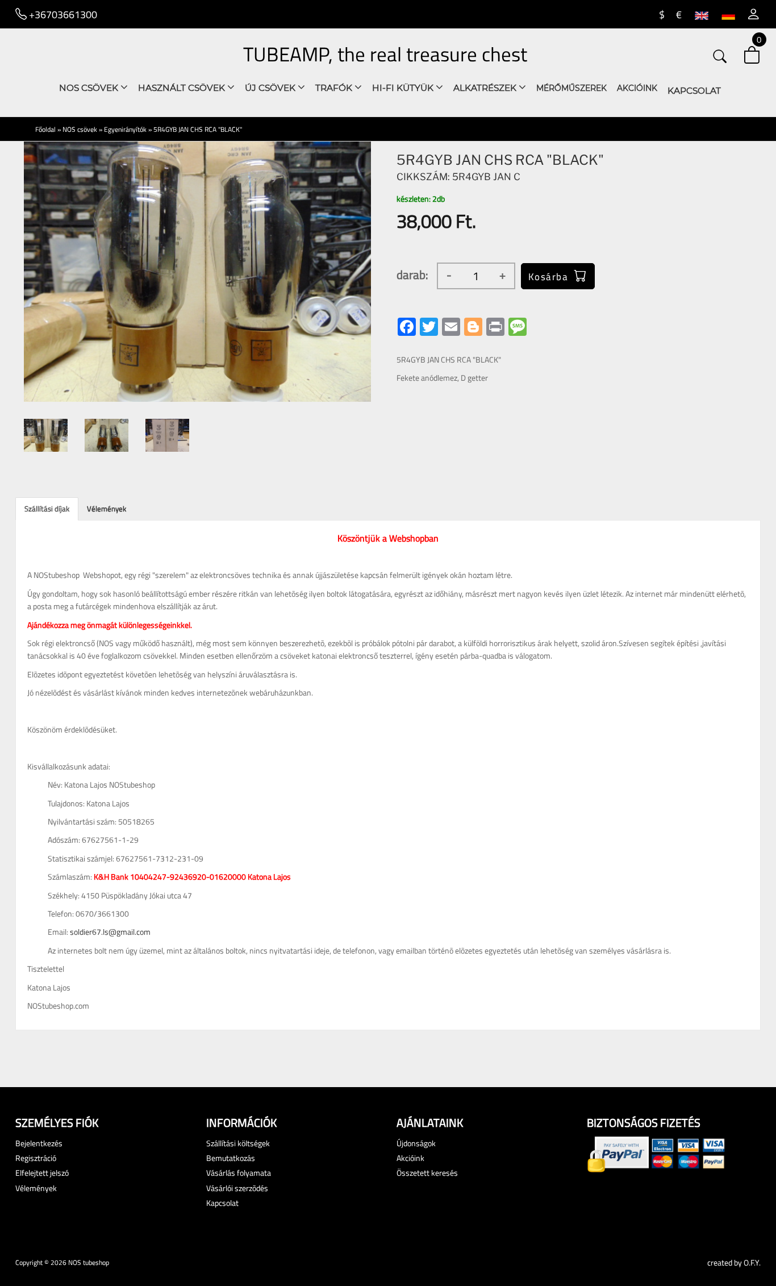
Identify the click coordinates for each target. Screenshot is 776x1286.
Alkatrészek (486, 87)
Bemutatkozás (230, 1158)
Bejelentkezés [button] (38, 1143)
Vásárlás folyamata (238, 1173)
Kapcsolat (694, 90)
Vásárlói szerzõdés (237, 1188)
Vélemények (106, 508)
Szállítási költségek (238, 1143)
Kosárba (548, 276)
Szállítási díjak (46, 508)
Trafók (334, 87)
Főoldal (45, 129)
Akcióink (637, 88)
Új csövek (271, 87)
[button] (753, 14)
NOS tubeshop (88, 1262)
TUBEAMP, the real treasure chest (385, 54)
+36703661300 (62, 14)
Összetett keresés (427, 1173)
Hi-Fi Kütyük (404, 87)
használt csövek (182, 87)
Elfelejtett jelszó (42, 1173)
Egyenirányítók (125, 129)
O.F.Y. (752, 1262)
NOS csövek (89, 87)
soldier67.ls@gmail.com (110, 932)
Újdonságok (416, 1143)
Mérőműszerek (571, 88)
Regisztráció (35, 1158)
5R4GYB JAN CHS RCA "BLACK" (197, 129)
